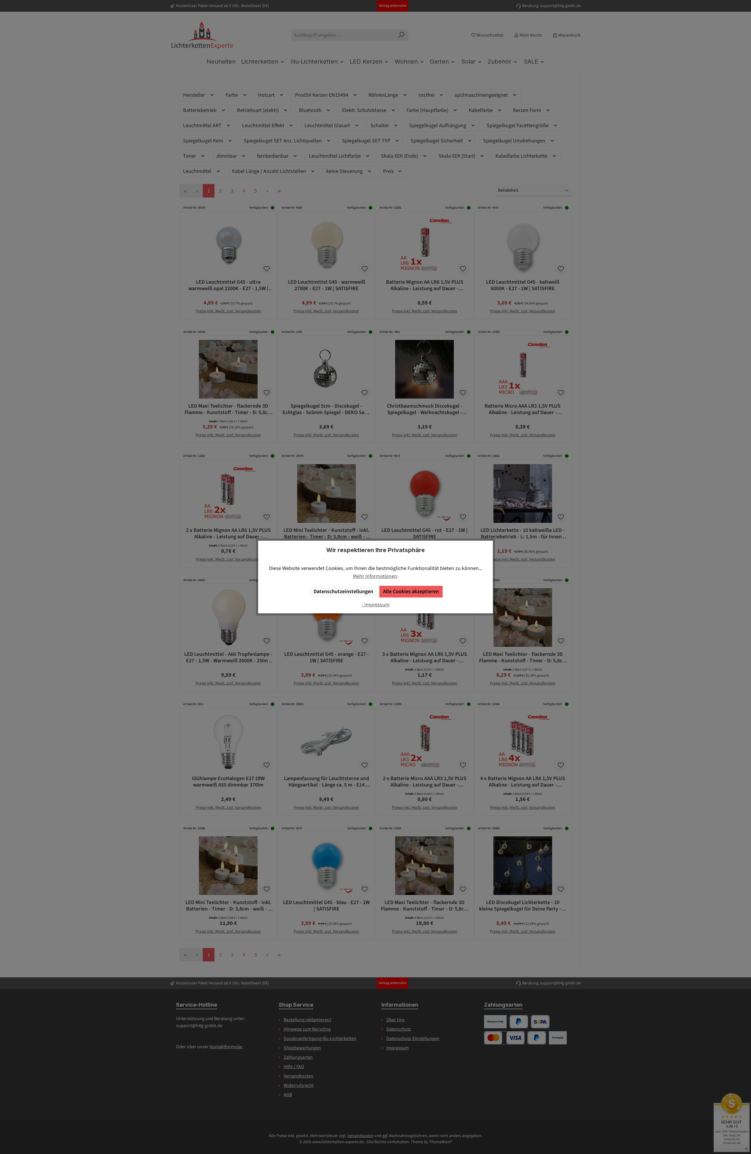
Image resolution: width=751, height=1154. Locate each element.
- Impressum (375, 604)
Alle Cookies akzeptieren (411, 591)
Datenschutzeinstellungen (343, 591)
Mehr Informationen (375, 576)
